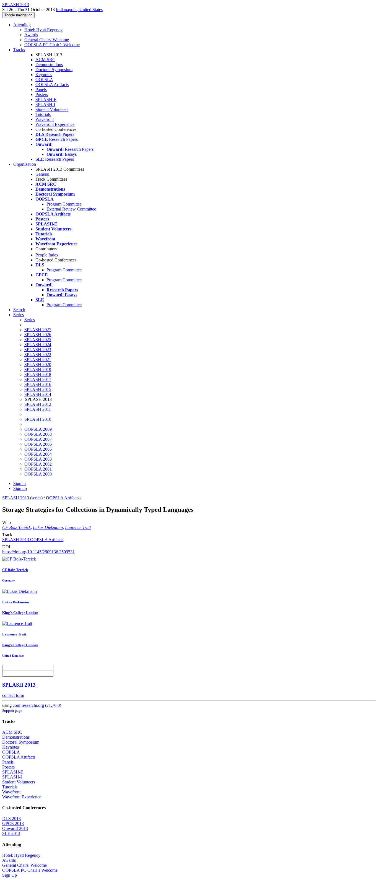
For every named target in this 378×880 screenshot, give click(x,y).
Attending (22, 24)
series (36, 497)
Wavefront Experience (54, 124)
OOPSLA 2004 (38, 454)
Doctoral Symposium (54, 69)
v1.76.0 (53, 705)
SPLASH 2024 (37, 344)
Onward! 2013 (15, 828)
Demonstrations (49, 64)
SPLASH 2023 (37, 349)
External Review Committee (71, 209)
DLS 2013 (11, 818)
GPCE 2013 (13, 823)
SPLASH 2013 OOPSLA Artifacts (32, 539)
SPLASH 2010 (37, 419)
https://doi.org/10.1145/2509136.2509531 (38, 551)
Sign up (20, 488)
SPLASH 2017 (37, 379)
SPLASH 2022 (37, 354)
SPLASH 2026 (37, 334)
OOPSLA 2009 (38, 429)
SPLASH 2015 (37, 389)
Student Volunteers (51, 109)
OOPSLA (44, 79)
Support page (12, 710)
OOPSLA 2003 (38, 459)
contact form (13, 695)
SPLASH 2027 (37, 329)
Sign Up (9, 875)
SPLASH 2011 (37, 409)
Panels (41, 89)
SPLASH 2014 (37, 394)
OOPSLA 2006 (38, 444)
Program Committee (64, 204)
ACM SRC (45, 59)
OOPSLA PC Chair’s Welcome (52, 44)
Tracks (19, 49)
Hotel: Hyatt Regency (43, 29)
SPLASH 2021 (37, 359)
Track (7, 534)
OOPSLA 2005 (38, 449)
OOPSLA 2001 (38, 469)
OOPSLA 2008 (38, 434)
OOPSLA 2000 (38, 474)
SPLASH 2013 (15, 497)
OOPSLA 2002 (38, 464)
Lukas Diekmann (48, 527)
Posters (41, 94)
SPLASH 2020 (37, 364)
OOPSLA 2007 (38, 439)
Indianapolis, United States (79, 9)
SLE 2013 (11, 833)
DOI (6, 546)
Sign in (19, 483)
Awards (31, 34)
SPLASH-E (45, 99)
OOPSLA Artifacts (52, 84)
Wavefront (44, 119)
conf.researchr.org (28, 705)
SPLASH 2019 (37, 369)
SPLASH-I (45, 104)
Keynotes (43, 74)
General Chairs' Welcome (46, 39)
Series (29, 319)
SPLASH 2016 (37, 384)
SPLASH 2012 (37, 404)
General (42, 174)
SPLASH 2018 (37, 374)
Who (6, 522)
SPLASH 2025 (37, 339)
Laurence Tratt (78, 527)
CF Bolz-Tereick (16, 527)
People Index (46, 255)
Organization (24, 164)
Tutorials (43, 114)
